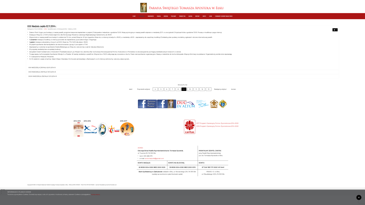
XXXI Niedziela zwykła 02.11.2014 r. (41, 26)
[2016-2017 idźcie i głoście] (127, 129)
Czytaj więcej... (95, 194)
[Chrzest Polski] (90, 129)
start (130, 89)
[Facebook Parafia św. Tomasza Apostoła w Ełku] (166, 104)
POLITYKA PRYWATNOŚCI (88, 184)
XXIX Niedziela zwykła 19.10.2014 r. (42, 72)
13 (208, 89)
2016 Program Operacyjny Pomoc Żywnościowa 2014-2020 (217, 126)
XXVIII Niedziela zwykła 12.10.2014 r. (42, 76)
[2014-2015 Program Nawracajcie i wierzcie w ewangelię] (78, 129)
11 (196, 89)
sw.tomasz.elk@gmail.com (154, 158)
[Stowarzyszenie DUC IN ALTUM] (186, 104)
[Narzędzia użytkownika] (335, 29)
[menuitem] (134, 16)
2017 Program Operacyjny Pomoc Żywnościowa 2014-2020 (217, 123)
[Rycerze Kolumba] (222, 104)
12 (202, 89)
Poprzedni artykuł (143, 89)
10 (190, 89)
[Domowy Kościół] (214, 104)
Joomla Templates (100, 184)
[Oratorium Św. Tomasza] (147, 104)
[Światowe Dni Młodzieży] (114, 129)
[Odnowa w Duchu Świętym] (202, 104)
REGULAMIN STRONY (74, 184)
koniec (233, 89)
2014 (45, 29)
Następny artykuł (220, 89)
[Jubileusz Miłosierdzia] (103, 129)
